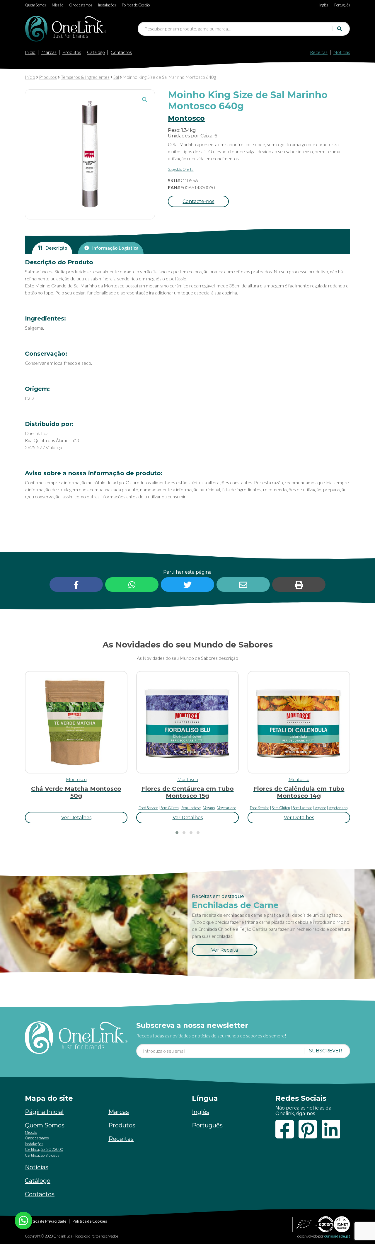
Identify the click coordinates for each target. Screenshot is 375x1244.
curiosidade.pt (337, 1236)
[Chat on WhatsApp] (23, 1220)
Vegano (209, 807)
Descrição (56, 247)
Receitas (319, 52)
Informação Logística (115, 247)
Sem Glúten (170, 807)
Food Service (148, 807)
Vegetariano (226, 807)
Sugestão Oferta (180, 169)
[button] (144, 99)
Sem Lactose (191, 807)
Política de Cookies (89, 1221)
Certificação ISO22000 (44, 1149)
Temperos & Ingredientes (85, 77)
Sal (116, 77)
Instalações (34, 1143)
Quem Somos (44, 1125)
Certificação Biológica (42, 1155)
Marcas (49, 52)
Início (30, 52)
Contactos (121, 52)
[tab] (52, 248)
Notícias (341, 52)
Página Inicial (44, 1111)
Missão (31, 1132)
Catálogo (96, 52)
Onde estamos (37, 1138)
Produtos (71, 52)
